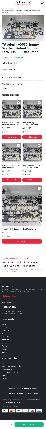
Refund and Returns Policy (11, 366)
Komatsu (5, 343)
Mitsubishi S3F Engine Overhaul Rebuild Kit (10, 166)
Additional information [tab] (11, 77)
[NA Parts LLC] (23, 3)
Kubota (4, 327)
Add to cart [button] (11, 137)
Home (3, 9)
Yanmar (4, 346)
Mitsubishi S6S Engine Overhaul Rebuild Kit (31, 166)
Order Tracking (18, 400)
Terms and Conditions (10, 372)
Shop (4, 363)
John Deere (6, 352)
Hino (3, 334)
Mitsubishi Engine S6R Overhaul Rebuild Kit (31, 124)
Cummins (5, 337)
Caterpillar (5, 330)
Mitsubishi (10, 9)
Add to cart (30, 424)
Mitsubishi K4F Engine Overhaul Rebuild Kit (10, 124)
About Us (5, 376)
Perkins (4, 349)
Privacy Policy (7, 369)
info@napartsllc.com (10, 296)
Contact (5, 379)
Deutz (4, 324)
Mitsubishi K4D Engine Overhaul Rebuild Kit (19, 229)
